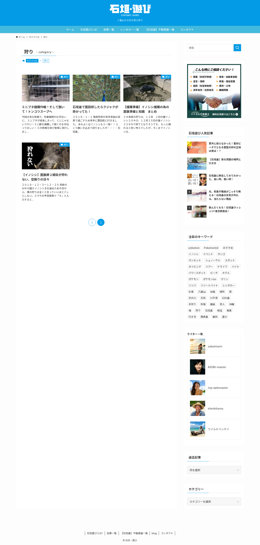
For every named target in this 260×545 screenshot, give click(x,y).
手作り (192, 304)
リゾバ (192, 285)
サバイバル (32, 60)
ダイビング (195, 266)
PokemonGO (211, 248)
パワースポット (197, 273)
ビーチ (214, 273)
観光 (215, 316)
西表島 (204, 316)
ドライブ (222, 266)
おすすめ (228, 248)
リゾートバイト (209, 285)
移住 (219, 310)
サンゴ (221, 254)
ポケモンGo (209, 279)
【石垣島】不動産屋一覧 (134, 533)
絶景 (229, 310)
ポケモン (194, 279)
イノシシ (194, 254)
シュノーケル (213, 260)
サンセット (195, 260)
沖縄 (231, 304)
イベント (208, 254)
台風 (212, 291)
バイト (235, 266)
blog (154, 533)
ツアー (209, 266)
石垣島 (209, 310)
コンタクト (167, 533)
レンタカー (229, 285)
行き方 (192, 316)
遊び (224, 316)
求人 (222, 304)
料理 (203, 304)
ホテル (226, 273)
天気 (203, 298)
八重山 (202, 291)
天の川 (192, 298)
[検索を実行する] (237, 47)
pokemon (194, 248)
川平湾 (214, 298)
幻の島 (226, 298)
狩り (198, 310)
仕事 (191, 291)
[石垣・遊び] (130, 10)
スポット (230, 260)
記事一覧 (112, 533)
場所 (222, 291)
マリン (224, 279)
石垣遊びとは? (95, 533)
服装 (212, 304)
